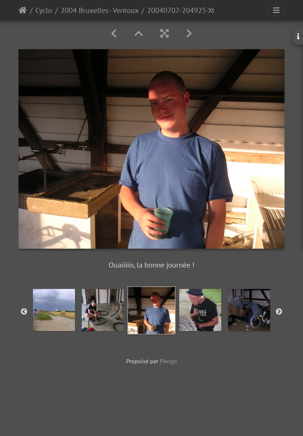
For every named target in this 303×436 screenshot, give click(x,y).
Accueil (22, 10)
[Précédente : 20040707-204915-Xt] (114, 33)
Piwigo (168, 361)
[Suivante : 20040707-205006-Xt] (189, 33)
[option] (54, 310)
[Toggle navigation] (276, 10)
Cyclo (43, 10)
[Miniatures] (139, 33)
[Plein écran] (164, 33)
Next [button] (279, 312)
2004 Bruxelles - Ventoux (100, 10)
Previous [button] (24, 312)
